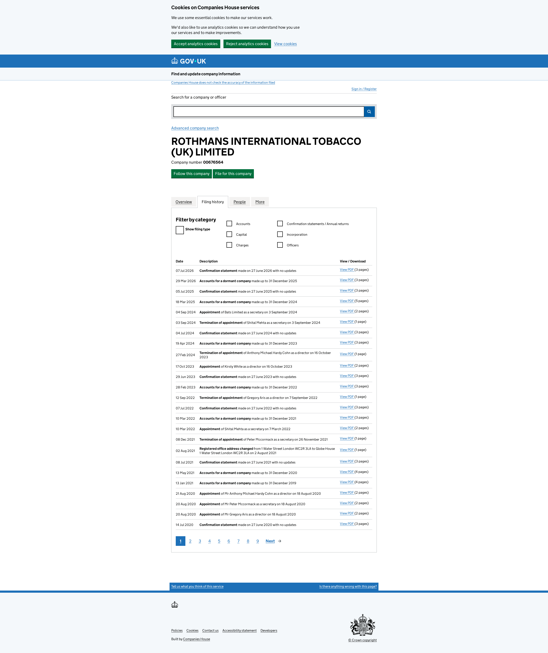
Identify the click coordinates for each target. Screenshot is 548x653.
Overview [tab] (184, 201)
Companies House (196, 639)
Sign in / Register (364, 89)
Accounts (243, 224)
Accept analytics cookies (196, 43)
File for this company (233, 173)
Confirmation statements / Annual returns (318, 224)
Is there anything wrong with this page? (348, 586)
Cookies (192, 630)
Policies (177, 630)
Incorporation (297, 234)
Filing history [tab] (213, 201)
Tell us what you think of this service (197, 586)
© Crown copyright (362, 640)
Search (369, 111)
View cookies (285, 44)
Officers (293, 245)
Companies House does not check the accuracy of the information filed (223, 82)
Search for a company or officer (198, 97)
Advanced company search (195, 128)
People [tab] (240, 201)
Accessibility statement (239, 630)
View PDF (347, 270)
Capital (241, 234)
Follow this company (192, 173)
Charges (242, 245)
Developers (269, 630)
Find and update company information (205, 73)
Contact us (210, 630)
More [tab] (260, 201)
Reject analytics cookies (247, 43)
